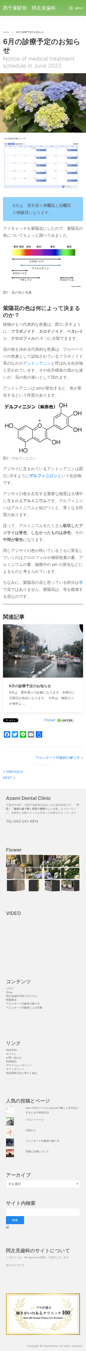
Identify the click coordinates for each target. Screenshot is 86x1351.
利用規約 (11, 1061)
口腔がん (31, 1130)
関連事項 (11, 999)
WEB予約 (11, 1050)
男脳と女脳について (37, 1151)
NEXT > (9, 778)
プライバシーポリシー (19, 1065)
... (24, 704)
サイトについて (15, 1265)
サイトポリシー (15, 1069)
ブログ (10, 988)
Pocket (49, 720)
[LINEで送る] (65, 720)
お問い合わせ (14, 1057)
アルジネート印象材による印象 (24, 1007)
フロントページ (35, 1119)
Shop (9, 992)
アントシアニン (37, 363)
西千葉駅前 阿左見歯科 (29, 8)
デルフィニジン (43, 475)
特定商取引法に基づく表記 (21, 1073)
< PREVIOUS (13, 772)
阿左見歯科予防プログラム (21, 996)
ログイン (11, 1053)
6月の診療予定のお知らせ (30, 686)
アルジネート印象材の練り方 (23, 1003)
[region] (43, 873)
